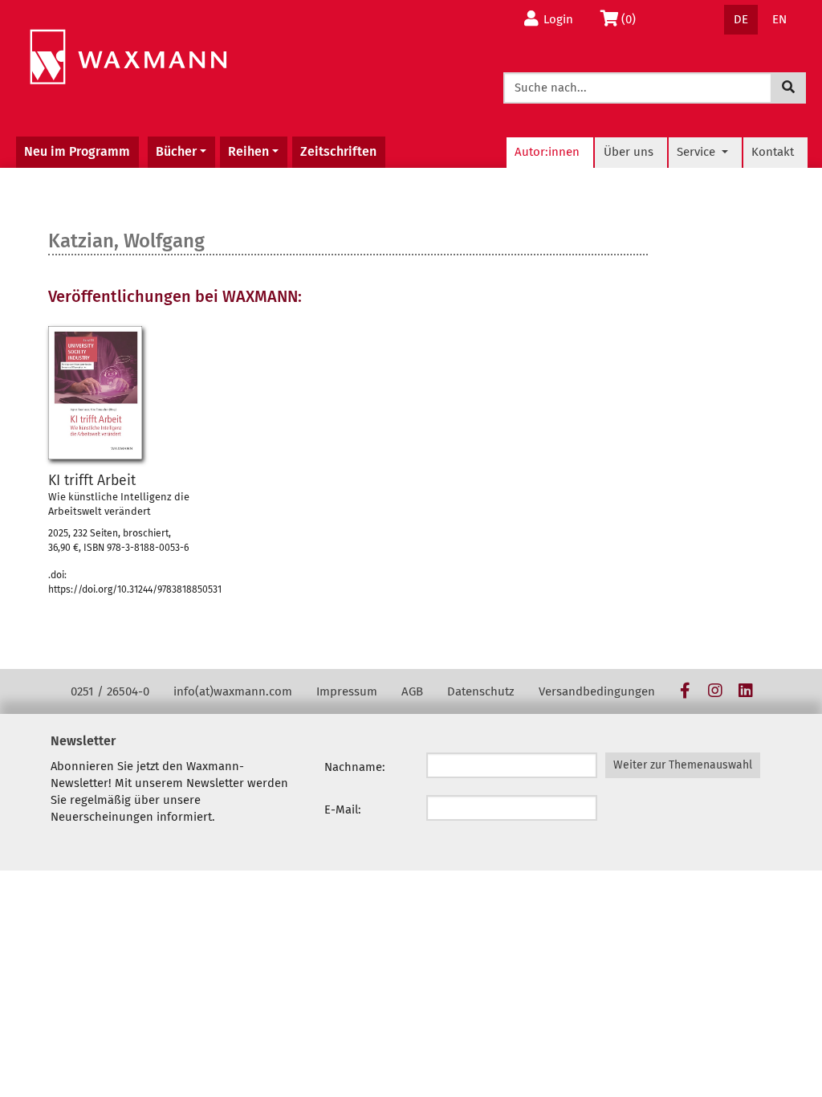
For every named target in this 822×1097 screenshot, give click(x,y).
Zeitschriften (338, 151)
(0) (633, 19)
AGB (412, 691)
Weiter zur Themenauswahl (682, 765)
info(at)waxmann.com (232, 691)
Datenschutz (481, 691)
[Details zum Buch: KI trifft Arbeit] (95, 392)
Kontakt (772, 152)
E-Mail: (342, 809)
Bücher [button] (176, 151)
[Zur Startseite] (128, 57)
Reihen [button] (248, 151)
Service (697, 152)
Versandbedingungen (597, 691)
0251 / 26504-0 (110, 691)
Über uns (628, 152)
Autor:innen (547, 152)
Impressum (346, 691)
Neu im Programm (77, 151)
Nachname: (354, 767)
